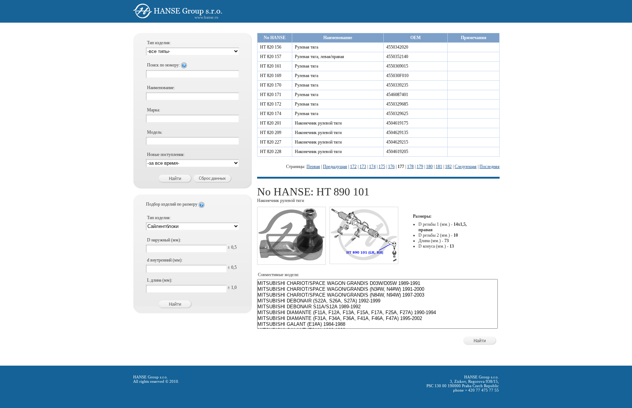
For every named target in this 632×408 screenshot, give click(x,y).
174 (372, 166)
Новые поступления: (166, 154)
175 (382, 166)
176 (391, 166)
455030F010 (397, 75)
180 (429, 166)
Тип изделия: (159, 42)
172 (353, 166)
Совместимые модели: (278, 274)
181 (439, 166)
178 (410, 166)
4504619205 (397, 151)
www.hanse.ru (206, 17)
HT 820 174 (270, 113)
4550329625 (397, 113)
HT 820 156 (270, 47)
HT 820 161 (270, 66)
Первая (313, 166)
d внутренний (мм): (165, 260)
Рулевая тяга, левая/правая (319, 56)
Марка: (153, 110)
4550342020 (397, 47)
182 (448, 166)
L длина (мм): (159, 280)
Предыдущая (335, 166)
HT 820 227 (270, 142)
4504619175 (397, 123)
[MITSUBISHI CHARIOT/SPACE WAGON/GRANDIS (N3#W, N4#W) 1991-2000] (377, 289)
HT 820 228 (270, 151)
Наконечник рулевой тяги (318, 123)
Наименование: (161, 87)
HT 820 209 (270, 132)
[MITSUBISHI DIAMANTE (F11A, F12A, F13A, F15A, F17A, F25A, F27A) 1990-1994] (377, 313)
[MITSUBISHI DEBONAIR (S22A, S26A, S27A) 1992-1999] (377, 301)
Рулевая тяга (306, 47)
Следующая (466, 166)
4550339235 (397, 85)
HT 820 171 (270, 94)
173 (363, 166)
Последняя (489, 166)
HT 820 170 (270, 85)
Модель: (154, 132)
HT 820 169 (270, 75)
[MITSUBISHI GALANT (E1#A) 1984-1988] (377, 324)
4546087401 (397, 94)
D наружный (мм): (164, 240)
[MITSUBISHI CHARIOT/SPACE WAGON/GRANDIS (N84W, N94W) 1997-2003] (377, 295)
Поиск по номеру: (164, 65)
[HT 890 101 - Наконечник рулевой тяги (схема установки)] (364, 260)
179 (420, 166)
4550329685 (397, 104)
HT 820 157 (270, 56)
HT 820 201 (270, 123)
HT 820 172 (270, 104)
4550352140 (397, 56)
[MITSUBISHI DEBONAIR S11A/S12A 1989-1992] (377, 307)
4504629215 (397, 142)
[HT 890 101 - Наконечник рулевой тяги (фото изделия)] (291, 261)
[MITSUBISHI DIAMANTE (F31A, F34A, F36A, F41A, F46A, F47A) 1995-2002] (377, 318)
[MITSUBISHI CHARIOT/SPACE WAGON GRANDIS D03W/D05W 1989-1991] (377, 283)
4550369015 (397, 66)
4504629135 (397, 132)
